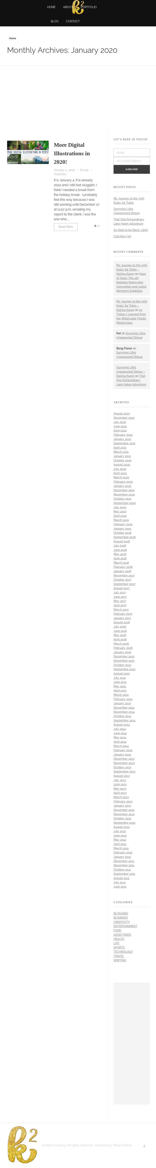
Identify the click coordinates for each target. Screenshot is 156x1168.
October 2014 (122, 716)
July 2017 (120, 592)
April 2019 (120, 515)
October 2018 (122, 532)
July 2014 (120, 729)
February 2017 (123, 613)
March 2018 (121, 562)
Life (116, 943)
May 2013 (120, 788)
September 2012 (124, 822)
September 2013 (124, 771)
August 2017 (122, 588)
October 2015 (122, 665)
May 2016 (120, 635)
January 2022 (122, 439)
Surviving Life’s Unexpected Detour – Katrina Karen (130, 372)
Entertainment (125, 926)
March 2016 (121, 643)
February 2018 (123, 567)
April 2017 (120, 605)
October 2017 (122, 579)
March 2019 (121, 520)
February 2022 (123, 434)
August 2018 (122, 541)
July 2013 (120, 780)
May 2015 (120, 686)
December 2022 (124, 417)
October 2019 (122, 498)
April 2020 (120, 473)
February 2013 (123, 801)
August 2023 (122, 413)
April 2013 (120, 792)
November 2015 (124, 660)
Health (119, 939)
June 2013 (120, 784)
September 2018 (124, 537)
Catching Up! (122, 236)
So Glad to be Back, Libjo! (131, 230)
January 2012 (122, 856)
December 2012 (124, 810)
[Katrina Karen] (22, 1144)
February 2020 (123, 481)
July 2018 (120, 545)
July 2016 (120, 626)
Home (12, 38)
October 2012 (122, 818)
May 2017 (120, 601)
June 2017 (120, 596)
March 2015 (121, 694)
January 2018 (122, 571)
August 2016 (122, 622)
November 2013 (124, 763)
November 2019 (124, 494)
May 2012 (120, 839)
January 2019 (122, 528)
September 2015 (124, 669)
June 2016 (120, 631)
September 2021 (124, 443)
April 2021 (120, 447)
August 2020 (122, 464)
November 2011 (124, 865)
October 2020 (123, 460)
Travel (119, 956)
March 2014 (121, 746)
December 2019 (124, 490)
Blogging (121, 913)
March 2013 (121, 797)
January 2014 (122, 754)
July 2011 (120, 882)
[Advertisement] (132, 1044)
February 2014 (123, 750)
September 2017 (124, 584)
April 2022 (120, 430)
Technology (123, 951)
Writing (120, 960)
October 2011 (122, 869)
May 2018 (120, 554)
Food (117, 930)
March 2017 (121, 609)
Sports (119, 947)
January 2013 (122, 805)
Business (121, 917)
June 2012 (120, 835)
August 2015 (122, 673)
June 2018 (120, 550)
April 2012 (120, 844)
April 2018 (120, 558)
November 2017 (124, 575)
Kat (86, 170)
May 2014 (120, 737)
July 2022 (120, 422)
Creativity (60, 174)
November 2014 (124, 712)
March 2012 (121, 848)
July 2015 (120, 677)
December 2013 (124, 758)
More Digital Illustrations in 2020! (72, 153)
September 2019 (124, 503)
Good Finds (122, 934)
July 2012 (120, 831)
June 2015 (120, 682)
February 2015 (123, 699)
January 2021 (122, 456)
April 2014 (120, 741)
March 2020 (121, 477)
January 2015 (122, 703)
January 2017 (122, 618)
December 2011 (124, 861)
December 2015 (124, 656)
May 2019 (120, 511)
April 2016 (120, 639)
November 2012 (124, 814)
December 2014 (124, 707)
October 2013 (122, 767)
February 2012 (123, 852)
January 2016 (122, 652)
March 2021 (121, 451)
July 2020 (120, 469)
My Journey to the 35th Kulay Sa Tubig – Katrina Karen (131, 269)
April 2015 (120, 690)
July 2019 (120, 507)
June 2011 (120, 886)
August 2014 (122, 724)
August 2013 (122, 775)
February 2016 (123, 648)
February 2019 (123, 524)
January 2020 (122, 486)
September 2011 (124, 873)
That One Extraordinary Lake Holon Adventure (131, 380)
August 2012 (122, 827)
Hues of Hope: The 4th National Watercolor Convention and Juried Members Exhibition (131, 282)
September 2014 (124, 720)
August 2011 (121, 878)
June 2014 (120, 733)
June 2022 (120, 426)
